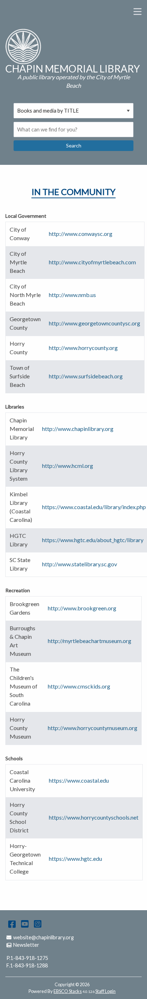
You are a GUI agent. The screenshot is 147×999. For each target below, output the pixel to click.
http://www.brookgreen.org (82, 608)
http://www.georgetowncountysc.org (94, 323)
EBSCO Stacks (68, 991)
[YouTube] (25, 923)
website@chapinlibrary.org (43, 937)
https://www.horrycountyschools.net (93, 817)
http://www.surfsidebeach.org (86, 376)
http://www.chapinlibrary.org (77, 428)
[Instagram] (37, 923)
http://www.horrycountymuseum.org (92, 727)
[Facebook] (12, 923)
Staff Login (105, 991)
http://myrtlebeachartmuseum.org (89, 640)
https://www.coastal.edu (79, 780)
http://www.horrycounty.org (83, 347)
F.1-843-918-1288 (27, 965)
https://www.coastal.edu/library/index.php (94, 506)
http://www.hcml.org (67, 465)
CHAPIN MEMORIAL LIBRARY (72, 68)
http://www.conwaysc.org (80, 233)
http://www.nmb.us (72, 294)
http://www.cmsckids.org (79, 686)
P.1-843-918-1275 (27, 958)
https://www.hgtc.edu (75, 858)
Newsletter (26, 945)
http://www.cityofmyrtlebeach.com (92, 262)
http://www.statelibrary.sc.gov (79, 564)
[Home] (23, 46)
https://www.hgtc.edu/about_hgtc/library (92, 539)
